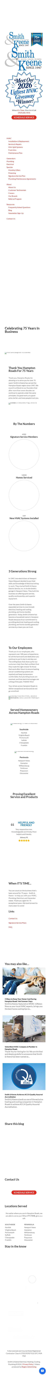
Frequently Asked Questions (19, 207)
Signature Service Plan (16, 176)
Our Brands (12, 196)
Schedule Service (24, 117)
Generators (11, 158)
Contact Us (11, 219)
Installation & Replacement (18, 141)
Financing (12, 173)
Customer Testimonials (17, 190)
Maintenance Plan (15, 153)
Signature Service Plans (17, 923)
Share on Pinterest (16, 1145)
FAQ (10, 927)
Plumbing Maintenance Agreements (22, 179)
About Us (12, 187)
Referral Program (15, 199)
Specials (10, 167)
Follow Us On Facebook (22, 934)
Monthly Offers (14, 170)
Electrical (10, 164)
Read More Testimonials (22, 861)
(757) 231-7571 (24, 113)
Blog (10, 210)
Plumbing (10, 161)
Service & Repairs (15, 144)
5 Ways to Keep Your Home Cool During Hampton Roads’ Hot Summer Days (20, 1000)
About (9, 184)
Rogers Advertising (29, 1367)
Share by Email (14, 1157)
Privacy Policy (28, 1364)
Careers (11, 193)
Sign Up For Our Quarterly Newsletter (24, 945)
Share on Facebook (16, 1136)
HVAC (9, 138)
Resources (11, 204)
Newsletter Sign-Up (16, 213)
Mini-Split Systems (15, 147)
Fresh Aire (12, 150)
